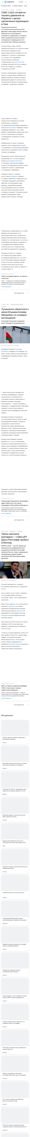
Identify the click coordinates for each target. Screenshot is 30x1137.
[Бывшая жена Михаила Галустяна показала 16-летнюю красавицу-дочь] (15, 835)
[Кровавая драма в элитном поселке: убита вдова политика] (15, 809)
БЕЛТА (12, 9)
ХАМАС (20, 150)
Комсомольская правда (17, 304)
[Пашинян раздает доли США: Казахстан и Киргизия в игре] (15, 861)
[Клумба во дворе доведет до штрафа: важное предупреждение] (15, 939)
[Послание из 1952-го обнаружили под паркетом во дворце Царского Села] (15, 784)
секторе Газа (20, 62)
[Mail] (5, 2)
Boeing (19, 611)
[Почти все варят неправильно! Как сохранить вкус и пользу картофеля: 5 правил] (15, 1120)
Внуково (11, 606)
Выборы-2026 (7, 5)
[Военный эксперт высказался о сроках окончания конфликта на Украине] (15, 758)
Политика (18, 9)
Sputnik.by (12, 531)
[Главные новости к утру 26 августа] (15, 887)
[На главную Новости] (10, 2)
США (10, 57)
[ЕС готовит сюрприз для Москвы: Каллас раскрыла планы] (15, 1094)
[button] (15, 335)
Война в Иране (18, 5)
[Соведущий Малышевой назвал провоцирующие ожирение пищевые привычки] (15, 913)
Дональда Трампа (10, 127)
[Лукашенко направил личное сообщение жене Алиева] (15, 965)
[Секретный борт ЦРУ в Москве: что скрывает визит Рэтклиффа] (15, 1016)
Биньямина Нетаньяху (15, 161)
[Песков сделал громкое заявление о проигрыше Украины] (15, 732)
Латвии (5, 615)
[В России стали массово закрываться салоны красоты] (15, 1042)
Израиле (14, 176)
